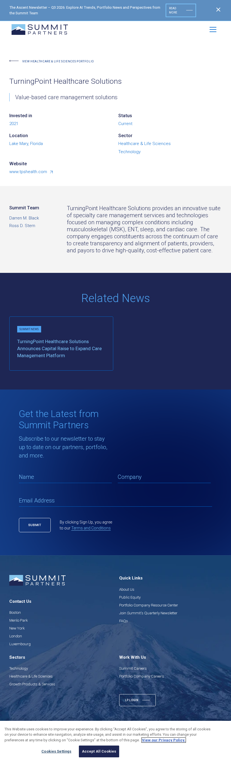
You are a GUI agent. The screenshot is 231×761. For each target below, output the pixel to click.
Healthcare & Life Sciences (31, 676)
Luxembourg (20, 644)
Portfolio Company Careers (141, 676)
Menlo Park (18, 620)
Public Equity (130, 597)
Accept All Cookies (99, 751)
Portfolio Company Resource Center (148, 605)
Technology (18, 668)
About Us (126, 589)
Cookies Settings (56, 751)
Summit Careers (133, 668)
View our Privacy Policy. (163, 740)
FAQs (123, 621)
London (15, 636)
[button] (213, 29)
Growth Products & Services (32, 684)
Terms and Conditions (91, 528)
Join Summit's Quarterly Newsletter (148, 613)
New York (17, 628)
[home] (40, 29)
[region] (115, 741)
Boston (15, 612)
